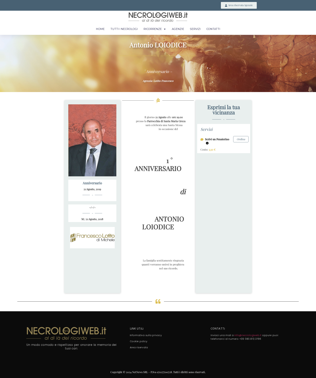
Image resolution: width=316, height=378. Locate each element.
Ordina (241, 139)
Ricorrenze (153, 29)
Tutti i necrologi (124, 29)
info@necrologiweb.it (247, 335)
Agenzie (178, 29)
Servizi (195, 29)
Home (100, 29)
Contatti (213, 29)
